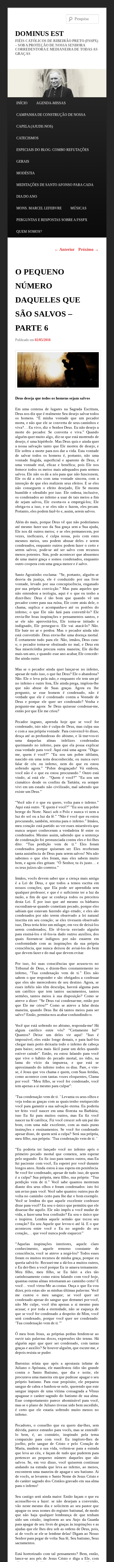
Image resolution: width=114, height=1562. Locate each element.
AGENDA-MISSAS (51, 103)
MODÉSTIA (25, 173)
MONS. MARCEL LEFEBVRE (39, 208)
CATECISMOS (27, 138)
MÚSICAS (78, 208)
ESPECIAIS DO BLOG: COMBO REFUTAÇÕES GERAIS (52, 156)
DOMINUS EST (39, 33)
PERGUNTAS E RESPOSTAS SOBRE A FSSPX (51, 220)
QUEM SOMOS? (29, 232)
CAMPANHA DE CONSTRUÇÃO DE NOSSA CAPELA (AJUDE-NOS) (50, 120)
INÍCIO (21, 103)
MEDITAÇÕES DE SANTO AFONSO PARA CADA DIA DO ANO (54, 191)
